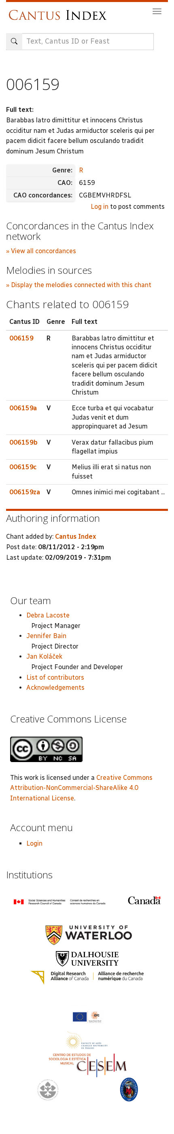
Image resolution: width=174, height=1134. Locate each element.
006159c (22, 467)
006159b (23, 442)
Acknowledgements (55, 687)
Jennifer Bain (46, 636)
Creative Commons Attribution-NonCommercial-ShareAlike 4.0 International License (81, 788)
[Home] (59, 11)
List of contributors (55, 677)
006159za (24, 492)
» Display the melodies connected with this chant (78, 285)
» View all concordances (41, 251)
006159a (23, 408)
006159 (21, 338)
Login (34, 843)
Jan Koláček (44, 656)
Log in (99, 206)
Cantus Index (75, 536)
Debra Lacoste (48, 615)
